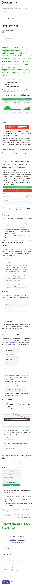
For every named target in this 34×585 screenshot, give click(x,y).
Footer (10, 153)
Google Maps (7, 301)
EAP (7, 437)
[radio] (12, 539)
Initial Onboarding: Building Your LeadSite (13, 570)
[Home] (9, 3)
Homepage (5, 153)
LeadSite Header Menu (8, 558)
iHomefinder (9, 439)
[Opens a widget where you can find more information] (6, 582)
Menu (27, 151)
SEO (25, 56)
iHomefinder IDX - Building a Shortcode (13, 561)
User (28, 208)
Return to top (5, 548)
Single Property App (7, 567)
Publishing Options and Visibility (11, 511)
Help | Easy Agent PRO (7, 8)
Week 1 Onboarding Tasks (9, 564)
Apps (16, 8)
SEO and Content (23, 8)
